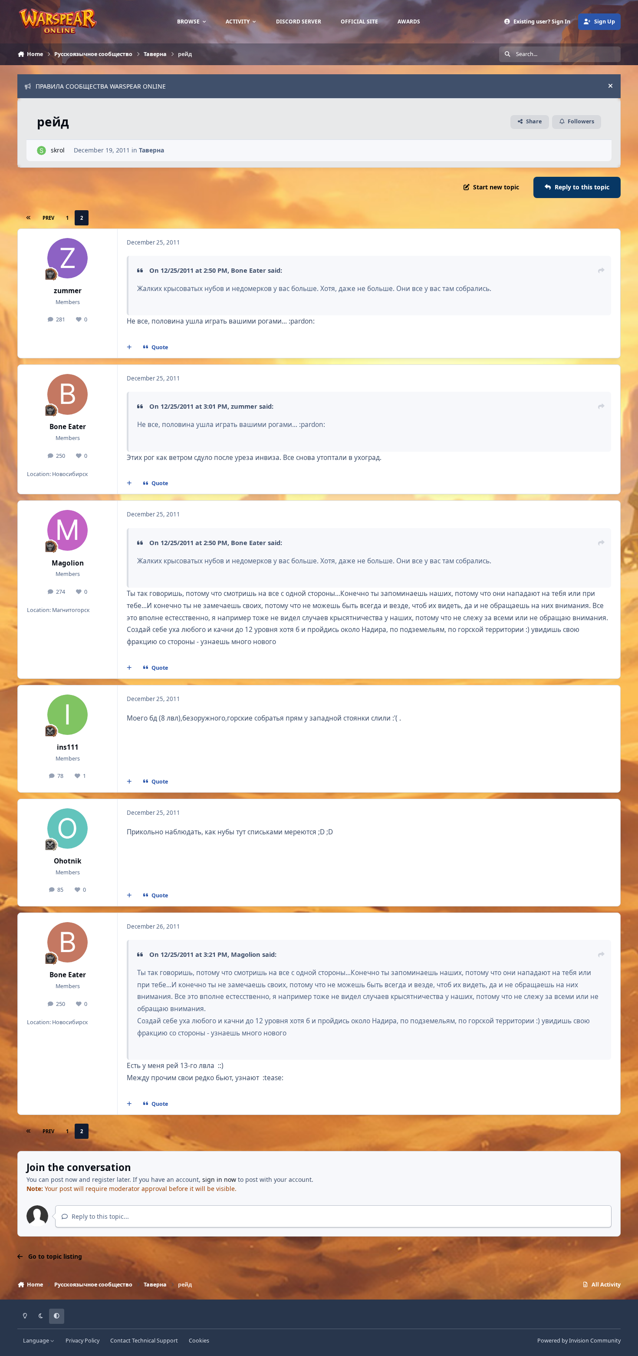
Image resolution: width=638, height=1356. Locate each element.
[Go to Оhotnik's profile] (67, 828)
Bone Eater (67, 426)
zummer (68, 290)
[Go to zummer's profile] (67, 258)
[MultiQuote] (129, 347)
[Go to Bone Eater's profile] (67, 394)
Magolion (68, 563)
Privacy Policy (82, 1340)
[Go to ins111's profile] (67, 715)
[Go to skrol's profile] (41, 150)
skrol (58, 150)
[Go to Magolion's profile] (67, 530)
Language (36, 1340)
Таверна (151, 150)
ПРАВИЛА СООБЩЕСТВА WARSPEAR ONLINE (101, 86)
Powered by (579, 1340)
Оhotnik (68, 861)
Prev (48, 218)
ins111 (68, 747)
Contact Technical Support (144, 1340)
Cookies (199, 1340)
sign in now (219, 1179)
